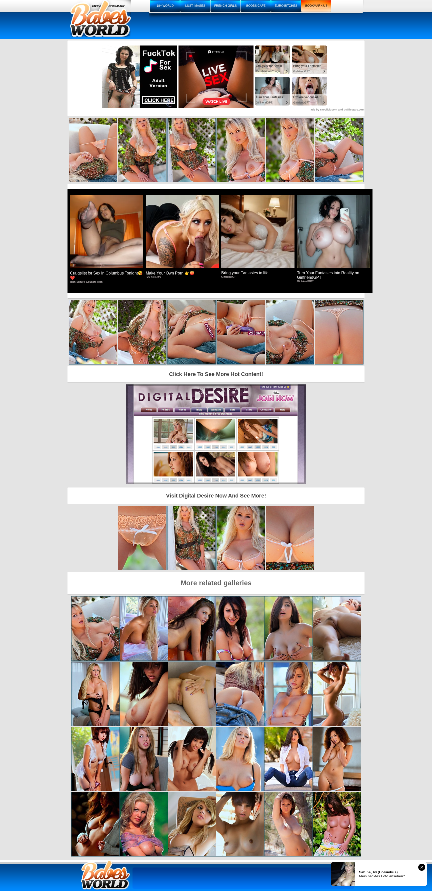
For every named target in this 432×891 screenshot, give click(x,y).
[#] (105, 875)
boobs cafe (256, 6)
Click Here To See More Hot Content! (216, 374)
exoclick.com (328, 109)
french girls (225, 6)
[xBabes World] (100, 19)
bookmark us (316, 6)
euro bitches (286, 6)
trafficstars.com (354, 109)
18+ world (165, 6)
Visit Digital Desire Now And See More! (216, 495)
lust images (195, 6)
